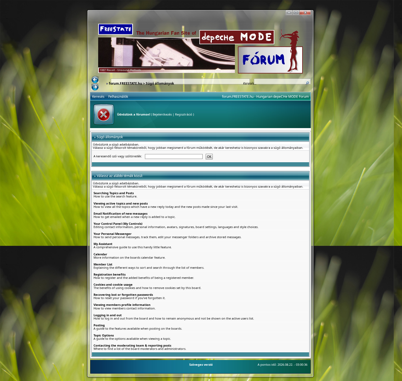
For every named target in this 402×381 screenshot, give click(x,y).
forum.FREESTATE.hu (125, 83)
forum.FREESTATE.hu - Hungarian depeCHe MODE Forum (265, 96)
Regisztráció (183, 114)
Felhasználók (118, 96)
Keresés (98, 96)
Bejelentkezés (162, 114)
